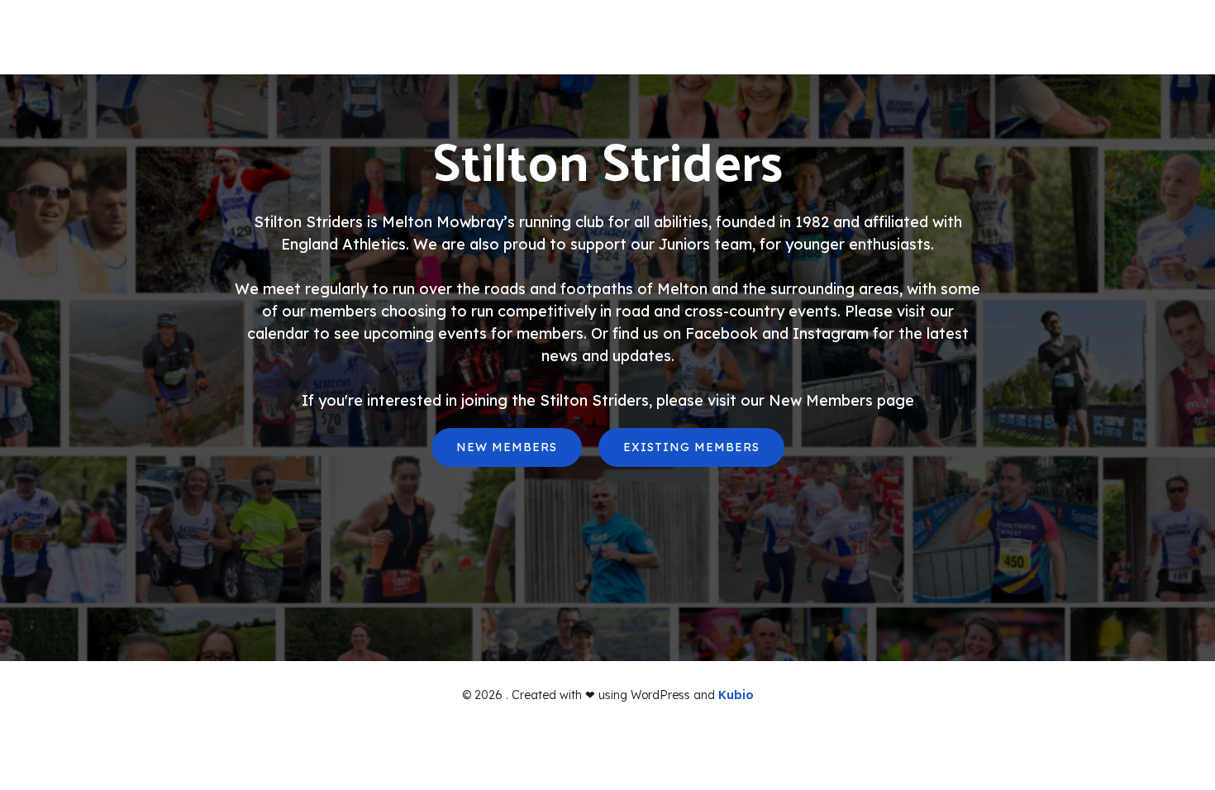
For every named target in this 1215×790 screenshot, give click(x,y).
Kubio (736, 695)
